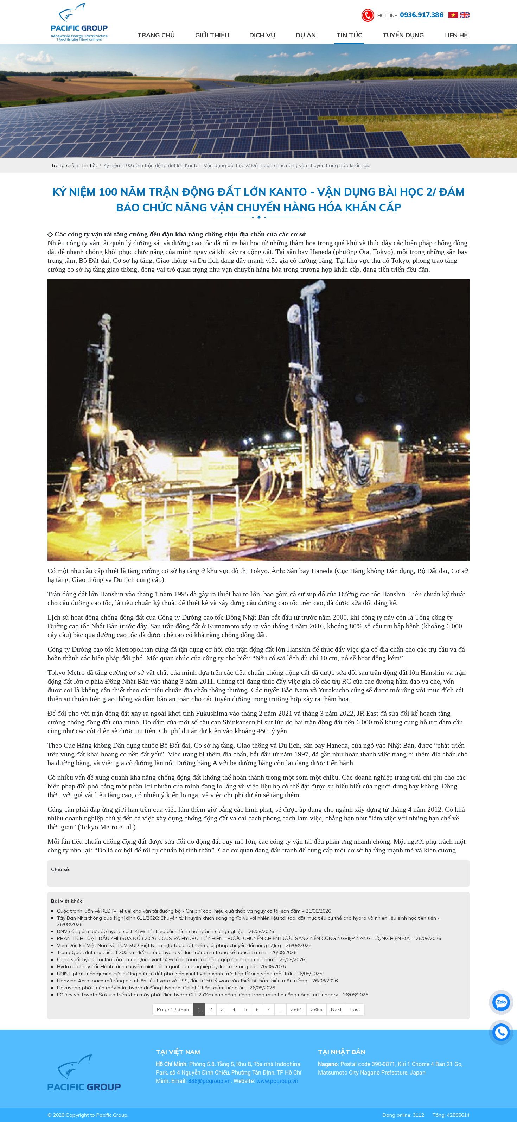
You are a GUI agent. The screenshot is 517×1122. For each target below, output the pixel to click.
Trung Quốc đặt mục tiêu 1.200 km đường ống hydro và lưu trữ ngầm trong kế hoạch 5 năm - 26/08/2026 (176, 952)
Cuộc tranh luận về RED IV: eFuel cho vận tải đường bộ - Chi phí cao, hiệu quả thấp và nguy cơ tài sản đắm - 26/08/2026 (194, 911)
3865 (316, 1009)
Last (355, 1009)
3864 (296, 1009)
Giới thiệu (212, 35)
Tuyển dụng (403, 35)
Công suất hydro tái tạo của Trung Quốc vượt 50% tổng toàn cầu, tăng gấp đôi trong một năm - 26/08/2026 (181, 959)
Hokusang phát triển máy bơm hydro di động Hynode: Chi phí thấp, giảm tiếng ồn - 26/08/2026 (166, 987)
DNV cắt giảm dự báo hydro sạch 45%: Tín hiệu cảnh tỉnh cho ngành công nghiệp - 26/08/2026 (165, 931)
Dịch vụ (262, 35)
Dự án (306, 35)
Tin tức (349, 35)
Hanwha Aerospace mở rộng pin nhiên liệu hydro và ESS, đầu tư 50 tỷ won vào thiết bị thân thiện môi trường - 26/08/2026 (197, 980)
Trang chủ (156, 35)
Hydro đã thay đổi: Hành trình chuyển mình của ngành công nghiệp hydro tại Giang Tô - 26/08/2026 (171, 966)
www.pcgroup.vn (278, 1080)
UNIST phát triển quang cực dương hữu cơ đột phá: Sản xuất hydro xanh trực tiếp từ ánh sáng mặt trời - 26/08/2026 (189, 973)
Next (336, 1009)
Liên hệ (456, 35)
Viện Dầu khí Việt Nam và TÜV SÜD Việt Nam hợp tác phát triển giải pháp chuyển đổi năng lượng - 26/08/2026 (184, 945)
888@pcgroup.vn (209, 1080)
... (280, 1009)
